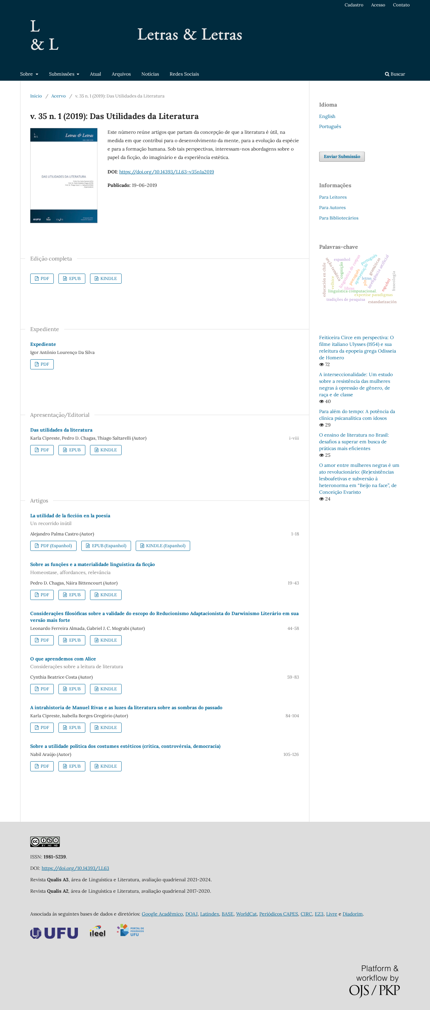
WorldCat (246, 914)
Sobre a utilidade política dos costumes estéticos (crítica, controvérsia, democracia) (125, 746)
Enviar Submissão (342, 156)
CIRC (306, 914)
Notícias (150, 74)
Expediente (43, 344)
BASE (227, 914)
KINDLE (108, 278)
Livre (331, 914)
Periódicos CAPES (278, 914)
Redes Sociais (184, 74)
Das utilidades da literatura (61, 430)
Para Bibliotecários (338, 218)
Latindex (209, 914)
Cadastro (354, 5)
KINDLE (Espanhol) (165, 546)
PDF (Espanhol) (56, 546)
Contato (401, 5)
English (327, 116)
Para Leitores (333, 197)
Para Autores (332, 207)
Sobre (27, 74)
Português (330, 126)
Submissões (62, 74)
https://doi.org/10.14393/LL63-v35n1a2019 (166, 172)
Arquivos (121, 74)
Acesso (378, 5)
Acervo (58, 96)
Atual (95, 74)
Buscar (397, 74)
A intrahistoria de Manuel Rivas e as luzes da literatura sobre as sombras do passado (126, 707)
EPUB (74, 278)
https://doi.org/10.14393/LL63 (75, 868)
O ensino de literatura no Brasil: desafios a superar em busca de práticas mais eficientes (354, 441)
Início (36, 96)
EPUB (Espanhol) (108, 546)
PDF (44, 278)
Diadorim (353, 914)
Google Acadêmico (162, 914)
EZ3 (319, 914)
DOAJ (191, 914)
